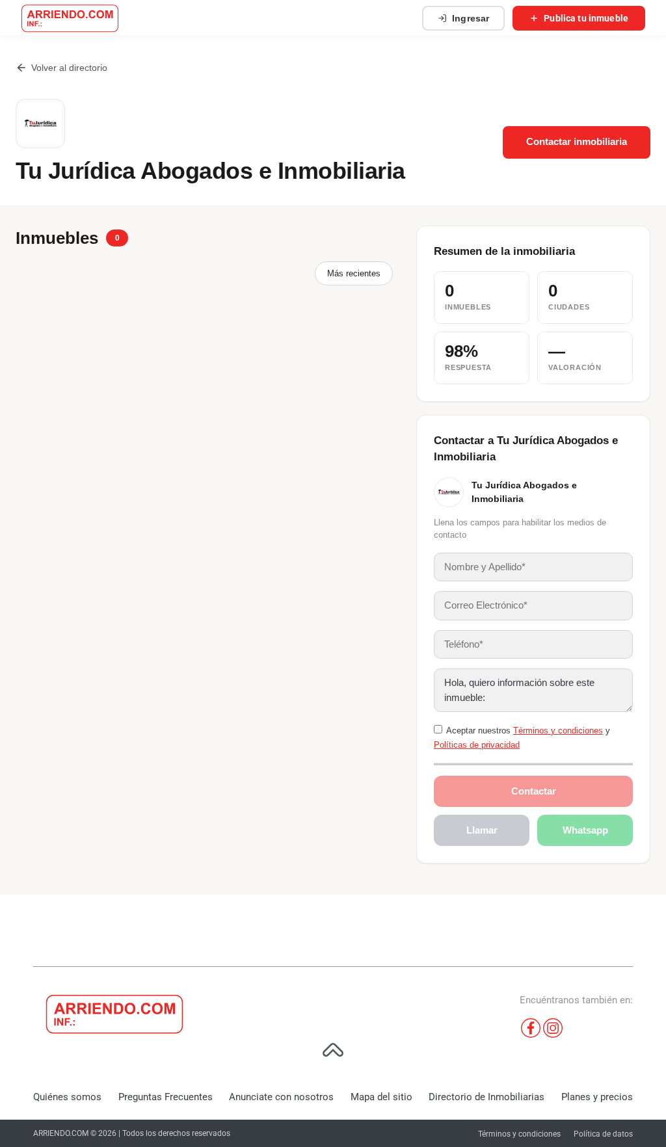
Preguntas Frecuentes (165, 1097)
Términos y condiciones (558, 730)
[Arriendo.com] (70, 18)
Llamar (482, 830)
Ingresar (470, 18)
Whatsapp (585, 830)
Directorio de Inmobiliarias (486, 1097)
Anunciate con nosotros (281, 1097)
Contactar (533, 791)
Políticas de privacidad (477, 745)
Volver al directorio (69, 67)
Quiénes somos (67, 1097)
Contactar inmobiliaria (576, 142)
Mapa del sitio (381, 1097)
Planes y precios (597, 1097)
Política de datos (603, 1134)
